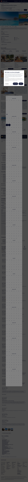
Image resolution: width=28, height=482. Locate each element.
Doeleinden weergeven (7, 83)
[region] (14, 78)
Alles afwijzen (15, 83)
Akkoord (21, 83)
